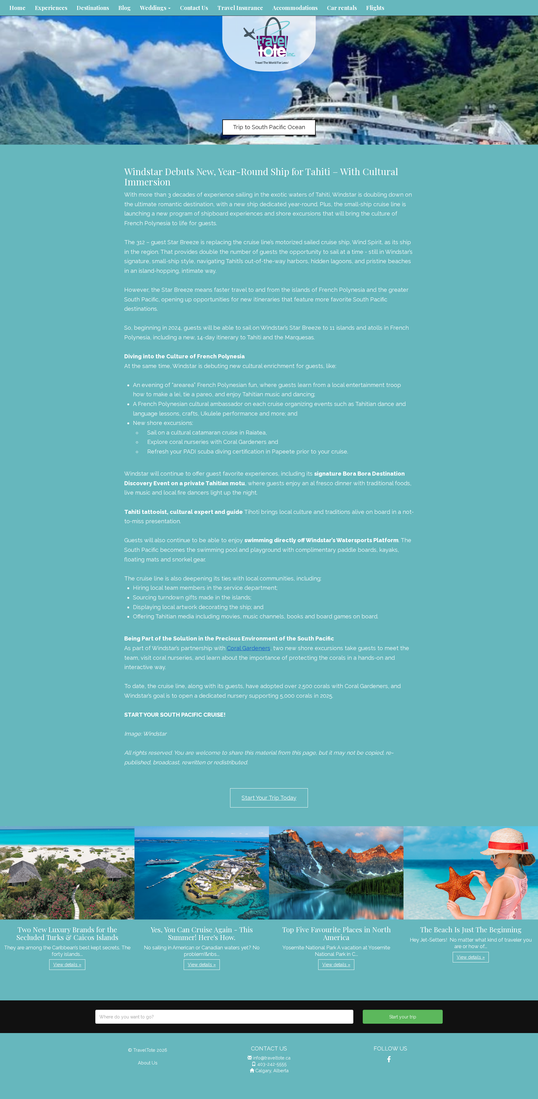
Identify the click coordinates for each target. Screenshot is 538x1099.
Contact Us (194, 8)
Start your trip (402, 1016)
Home (17, 8)
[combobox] (224, 1017)
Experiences (51, 8)
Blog (124, 8)
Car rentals (342, 8)
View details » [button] (67, 964)
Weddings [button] (154, 8)
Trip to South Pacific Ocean (269, 127)
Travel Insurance (240, 8)
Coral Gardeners (248, 648)
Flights (375, 8)
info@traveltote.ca (271, 1057)
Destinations (93, 8)
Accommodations (295, 8)
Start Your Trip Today (269, 797)
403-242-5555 (272, 1064)
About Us (148, 1062)
